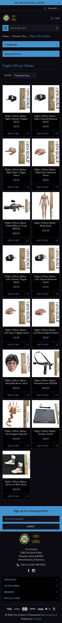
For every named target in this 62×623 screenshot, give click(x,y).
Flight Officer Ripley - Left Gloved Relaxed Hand (45, 279)
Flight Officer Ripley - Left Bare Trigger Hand (16, 331)
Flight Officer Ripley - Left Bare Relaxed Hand (45, 331)
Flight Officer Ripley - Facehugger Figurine (16, 432)
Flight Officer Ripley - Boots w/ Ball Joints (16, 483)
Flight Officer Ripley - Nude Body (45, 224)
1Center (37, 618)
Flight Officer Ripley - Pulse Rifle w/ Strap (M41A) (16, 225)
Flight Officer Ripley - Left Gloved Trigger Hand (16, 279)
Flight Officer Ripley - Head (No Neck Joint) (16, 382)
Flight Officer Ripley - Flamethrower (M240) (45, 382)
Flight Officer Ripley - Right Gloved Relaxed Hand (45, 119)
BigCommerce (48, 614)
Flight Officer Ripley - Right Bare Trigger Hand (16, 172)
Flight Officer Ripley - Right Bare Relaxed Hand (45, 172)
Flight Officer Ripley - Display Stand (45, 432)
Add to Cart (13, 133)
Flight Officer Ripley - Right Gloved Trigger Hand (16, 119)
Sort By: (8, 75)
